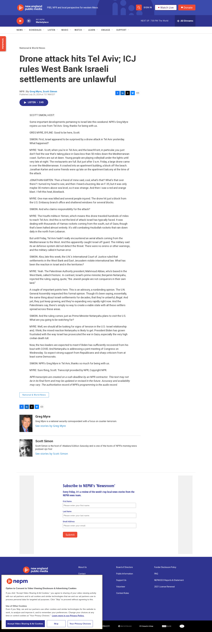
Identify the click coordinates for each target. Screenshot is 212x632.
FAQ (156, 574)
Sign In (148, 7)
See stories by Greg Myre (50, 426)
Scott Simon (50, 91)
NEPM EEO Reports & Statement (169, 580)
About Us (82, 567)
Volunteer (120, 587)
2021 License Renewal (164, 587)
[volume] (28, 21)
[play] (20, 21)
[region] (51, 602)
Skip (56, 623)
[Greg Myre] (25, 423)
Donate (188, 7)
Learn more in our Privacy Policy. (68, 615)
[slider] (33, 20)
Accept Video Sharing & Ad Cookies (25, 623)
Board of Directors (124, 567)
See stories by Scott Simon (51, 453)
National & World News (32, 48)
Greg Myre (36, 91)
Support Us (121, 580)
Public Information (124, 574)
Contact (82, 574)
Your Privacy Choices (80, 623)
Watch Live (167, 7)
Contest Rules (122, 593)
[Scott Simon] (25, 448)
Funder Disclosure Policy (165, 567)
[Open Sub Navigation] (25, 30)
